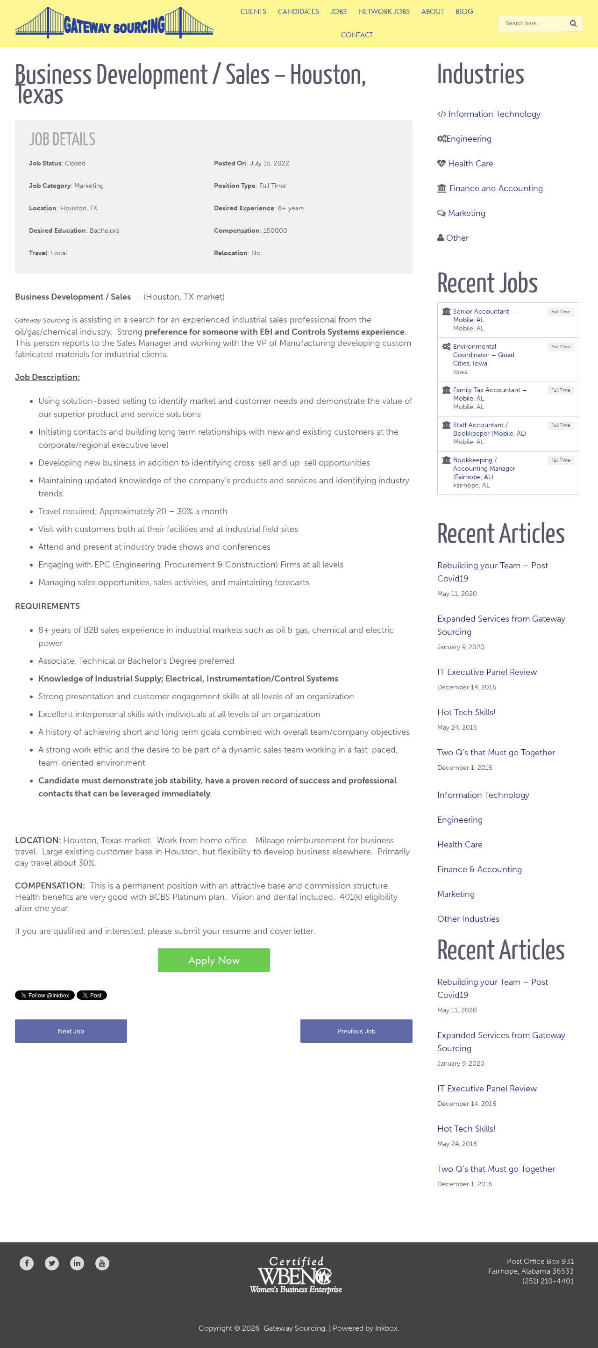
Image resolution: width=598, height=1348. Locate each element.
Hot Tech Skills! (466, 712)
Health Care (470, 163)
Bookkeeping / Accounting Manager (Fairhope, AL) (484, 468)
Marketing (466, 213)
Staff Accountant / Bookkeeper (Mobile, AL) (489, 429)
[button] (573, 23)
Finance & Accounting (479, 869)
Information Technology (494, 114)
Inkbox (386, 1328)
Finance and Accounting (496, 188)
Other (457, 238)
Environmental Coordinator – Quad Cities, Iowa (483, 355)
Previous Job (356, 1031)
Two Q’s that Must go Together (496, 752)
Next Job (71, 1031)
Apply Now (214, 960)
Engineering (468, 139)
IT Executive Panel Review (487, 672)
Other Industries (468, 919)
